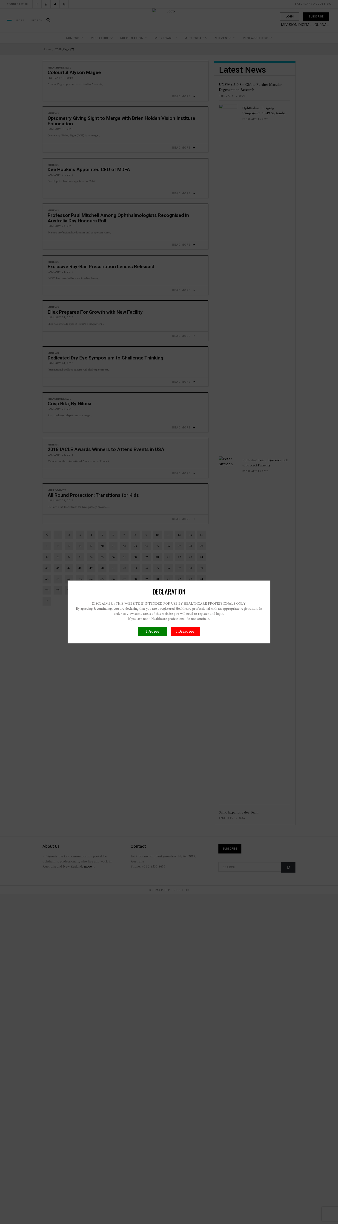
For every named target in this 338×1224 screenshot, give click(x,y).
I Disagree (185, 631)
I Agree (152, 631)
